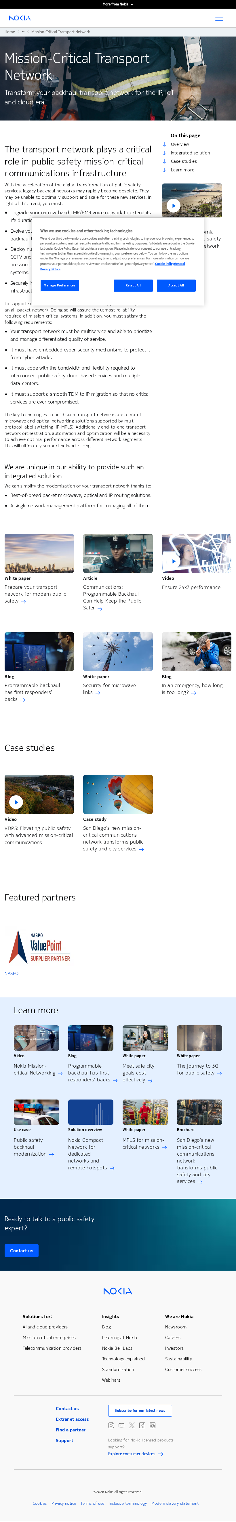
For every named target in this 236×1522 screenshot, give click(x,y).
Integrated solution (190, 153)
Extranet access (72, 1419)
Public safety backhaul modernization (30, 1147)
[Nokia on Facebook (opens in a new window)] (142, 1425)
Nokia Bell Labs (117, 1348)
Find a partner (71, 1430)
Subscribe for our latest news (140, 1410)
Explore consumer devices (131, 1455)
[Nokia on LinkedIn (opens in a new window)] (152, 1425)
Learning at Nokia (119, 1337)
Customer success (183, 1369)
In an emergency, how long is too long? (192, 688)
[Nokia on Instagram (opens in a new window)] (111, 1425)
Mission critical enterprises (49, 1337)
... (23, 31)
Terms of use (92, 1503)
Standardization (118, 1369)
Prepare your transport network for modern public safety (35, 594)
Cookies (40, 1503)
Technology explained (123, 1359)
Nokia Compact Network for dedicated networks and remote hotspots (87, 1154)
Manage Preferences (59, 285)
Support (64, 1440)
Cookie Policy (164, 264)
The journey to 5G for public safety (197, 1069)
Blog (106, 1327)
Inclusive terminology (128, 1503)
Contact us (21, 1251)
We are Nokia (179, 1316)
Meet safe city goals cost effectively (139, 1073)
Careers (172, 1337)
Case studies (184, 161)
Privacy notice (64, 1503)
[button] (192, 200)
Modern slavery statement (175, 1503)
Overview (180, 144)
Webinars (111, 1380)
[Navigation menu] (221, 20)
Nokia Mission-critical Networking (34, 1069)
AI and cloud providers (45, 1327)
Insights (110, 1316)
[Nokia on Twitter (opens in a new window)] (132, 1425)
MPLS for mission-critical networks (143, 1143)
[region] (118, 261)
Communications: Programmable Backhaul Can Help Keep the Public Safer (112, 597)
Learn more (182, 170)
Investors (174, 1348)
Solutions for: (37, 1316)
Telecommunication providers (52, 1348)
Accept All (176, 285)
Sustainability (178, 1359)
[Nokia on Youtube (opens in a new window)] (121, 1425)
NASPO (12, 973)
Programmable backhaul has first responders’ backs (32, 692)
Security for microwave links (109, 688)
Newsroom (175, 1327)
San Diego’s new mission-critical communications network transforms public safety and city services (113, 838)
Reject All (133, 285)
